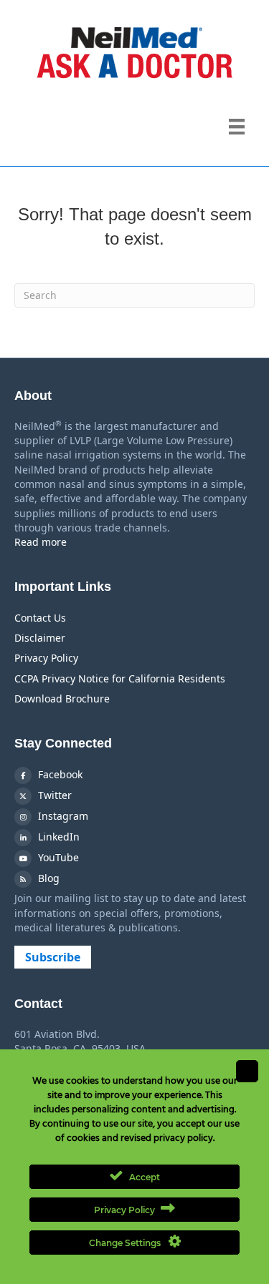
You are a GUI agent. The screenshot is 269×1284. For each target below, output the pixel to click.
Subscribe (52, 957)
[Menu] (237, 126)
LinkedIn (57, 836)
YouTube (57, 857)
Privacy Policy (46, 658)
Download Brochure (62, 698)
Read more (40, 542)
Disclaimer (39, 638)
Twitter (53, 795)
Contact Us (40, 617)
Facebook (58, 774)
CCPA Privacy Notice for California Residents (119, 678)
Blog (47, 878)
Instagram (61, 816)
